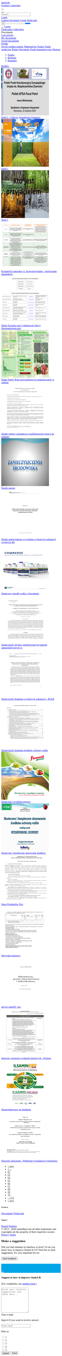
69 (9, 1192)
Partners (13, 1226)
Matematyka (30, 46)
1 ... (9, 1169)
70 (9, 1195)
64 (9, 1177)
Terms (13, 1234)
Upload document (10, 20)
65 (9, 1180)
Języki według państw (12, 46)
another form (29, 1283)
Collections (18, 29)
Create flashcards (28, 20)
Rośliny (5, 66)
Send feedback (9, 1258)
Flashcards (7, 29)
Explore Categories (11, 5)
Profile (4, 43)
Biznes (15, 49)
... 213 (11, 1197)
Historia (56, 49)
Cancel (6, 1353)
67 (9, 1186)
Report (4, 1226)
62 (9, 1172)
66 (9, 1183)
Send (14, 1353)
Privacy (5, 1234)
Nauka (40, 46)
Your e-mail (7, 1314)
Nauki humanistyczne (41, 49)
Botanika (12, 60)
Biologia (12, 57)
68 (9, 1189)
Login (4, 17)
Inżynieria (24, 49)
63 (9, 1175)
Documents (7, 1213)
